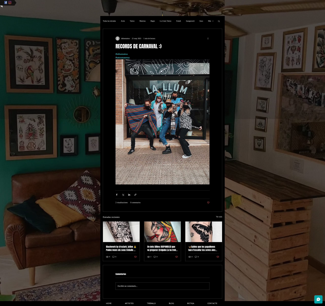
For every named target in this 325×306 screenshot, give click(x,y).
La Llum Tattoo (165, 21)
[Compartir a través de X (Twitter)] (123, 194)
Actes (123, 21)
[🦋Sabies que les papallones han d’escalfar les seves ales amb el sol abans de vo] (203, 232)
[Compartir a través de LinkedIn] (129, 194)
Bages (153, 21)
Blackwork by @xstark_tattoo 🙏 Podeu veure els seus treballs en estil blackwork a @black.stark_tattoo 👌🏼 (121, 248)
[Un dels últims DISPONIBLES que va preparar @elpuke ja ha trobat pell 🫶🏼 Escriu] (162, 232)
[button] (219, 21)
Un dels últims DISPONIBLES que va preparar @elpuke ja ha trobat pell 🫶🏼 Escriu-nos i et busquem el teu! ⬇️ (162, 248)
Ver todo (219, 217)
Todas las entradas (109, 21)
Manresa (142, 21)
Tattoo (132, 21)
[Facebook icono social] (5, 2)
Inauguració (190, 21)
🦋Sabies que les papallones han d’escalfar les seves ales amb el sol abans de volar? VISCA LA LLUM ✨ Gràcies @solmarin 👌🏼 (203, 248)
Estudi (178, 21)
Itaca (201, 21)
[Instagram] (9, 2)
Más (209, 21)
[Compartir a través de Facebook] (117, 194)
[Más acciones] (207, 38)
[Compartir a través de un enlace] (135, 194)
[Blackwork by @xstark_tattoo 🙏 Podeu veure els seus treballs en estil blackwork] (121, 232)
